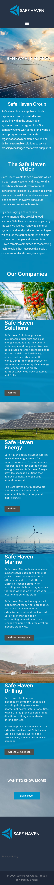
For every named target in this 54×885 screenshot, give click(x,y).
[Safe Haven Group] (27, 10)
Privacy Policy (10, 856)
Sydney (34, 879)
